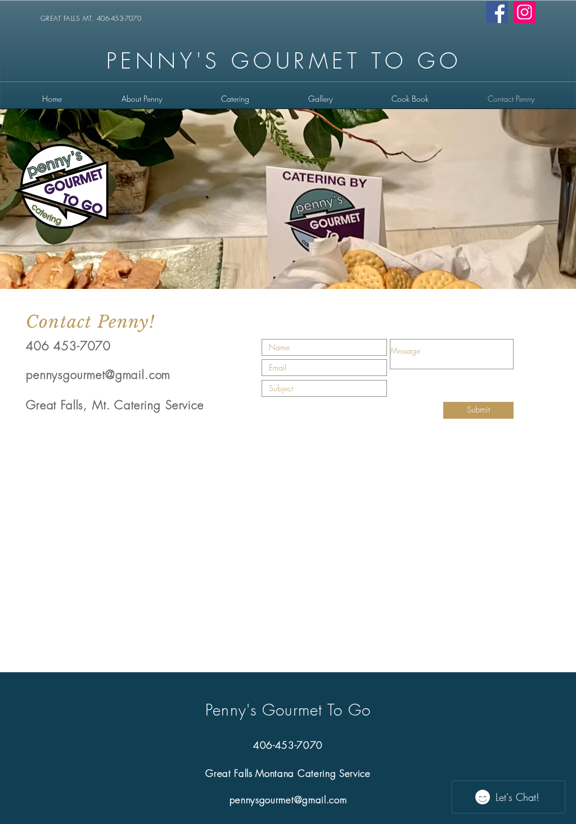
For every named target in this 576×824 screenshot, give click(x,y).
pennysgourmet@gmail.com (98, 374)
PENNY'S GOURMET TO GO (284, 61)
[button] (234, 99)
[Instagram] (525, 12)
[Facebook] (497, 12)
